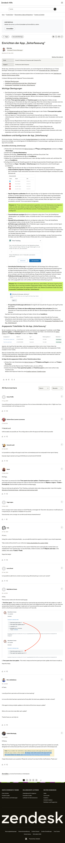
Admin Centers (28, 149)
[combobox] (44, 388)
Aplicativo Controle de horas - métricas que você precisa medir (20, 490)
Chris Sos (9, 48)
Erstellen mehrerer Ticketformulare (36, 371)
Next (41, 780)
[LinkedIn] (53, 36)
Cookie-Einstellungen (46, 831)
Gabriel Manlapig (11, 733)
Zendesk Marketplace (32, 139)
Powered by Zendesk (34, 838)
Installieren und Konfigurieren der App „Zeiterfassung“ (20, 83)
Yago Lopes (10, 502)
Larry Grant (10, 568)
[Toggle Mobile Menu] (62, 2)
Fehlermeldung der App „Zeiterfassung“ (15, 356)
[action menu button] (62, 396)
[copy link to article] (62, 36)
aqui (34, 484)
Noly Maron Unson (12, 589)
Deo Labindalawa (11, 680)
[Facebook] (59, 36)
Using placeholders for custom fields (37, 543)
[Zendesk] (32, 818)
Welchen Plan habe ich (57, 57)
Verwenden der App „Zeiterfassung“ (48, 70)
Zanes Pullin (10, 397)
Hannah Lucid (7, 428)
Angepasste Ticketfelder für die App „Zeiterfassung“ (20, 85)
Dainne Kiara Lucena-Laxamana (16, 419)
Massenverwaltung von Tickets (18, 111)
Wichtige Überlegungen (12, 81)
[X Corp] (56, 36)
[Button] (3, 380)
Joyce (8, 469)
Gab (8, 528)
